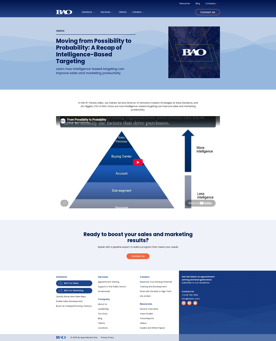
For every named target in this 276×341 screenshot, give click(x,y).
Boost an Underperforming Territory (74, 306)
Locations (103, 327)
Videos (143, 323)
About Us (102, 304)
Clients (122, 12)
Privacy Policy (107, 337)
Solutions (87, 12)
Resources (185, 3)
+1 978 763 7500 (190, 295)
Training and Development (153, 286)
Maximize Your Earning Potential (156, 281)
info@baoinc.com (191, 298)
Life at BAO (145, 296)
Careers (137, 12)
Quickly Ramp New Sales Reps (71, 296)
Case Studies (146, 313)
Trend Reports (147, 318)
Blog (198, 3)
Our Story (103, 313)
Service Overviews (149, 308)
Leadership (103, 308)
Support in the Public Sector (112, 286)
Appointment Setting (108, 281)
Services (106, 12)
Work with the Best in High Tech (155, 291)
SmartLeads (104, 291)
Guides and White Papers (152, 327)
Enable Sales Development (69, 301)
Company (211, 3)
